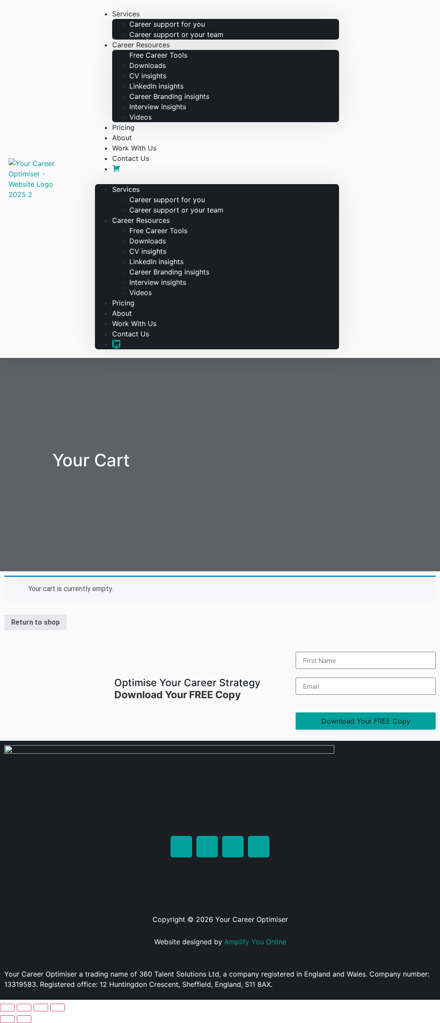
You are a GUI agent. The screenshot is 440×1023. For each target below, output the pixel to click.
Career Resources (141, 44)
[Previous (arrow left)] (7, 1019)
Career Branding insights (169, 96)
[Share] (41, 1007)
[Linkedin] (181, 846)
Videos (140, 117)
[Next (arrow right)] (24, 1019)
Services (126, 13)
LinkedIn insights (156, 86)
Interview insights (157, 106)
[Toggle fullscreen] (24, 1007)
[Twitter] (207, 846)
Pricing (123, 303)
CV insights (147, 75)
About (122, 313)
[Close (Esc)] (57, 1007)
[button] (217, 179)
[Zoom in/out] (7, 1007)
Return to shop (35, 622)
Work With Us (134, 323)
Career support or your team (176, 34)
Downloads (147, 65)
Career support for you (167, 24)
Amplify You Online (255, 941)
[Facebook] (258, 846)
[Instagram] (233, 846)
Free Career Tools (158, 55)
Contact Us (130, 158)
